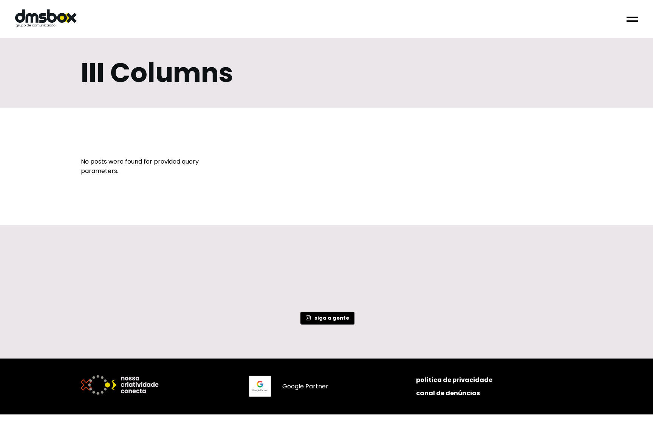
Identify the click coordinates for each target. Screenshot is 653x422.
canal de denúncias (448, 393)
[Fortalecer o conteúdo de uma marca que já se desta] (227, 278)
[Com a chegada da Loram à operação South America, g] (326, 278)
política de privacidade (454, 380)
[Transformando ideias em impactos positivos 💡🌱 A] (425, 278)
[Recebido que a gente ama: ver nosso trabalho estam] (128, 278)
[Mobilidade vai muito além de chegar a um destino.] (524, 278)
